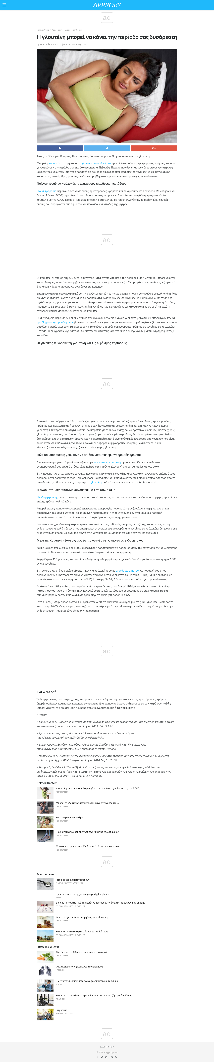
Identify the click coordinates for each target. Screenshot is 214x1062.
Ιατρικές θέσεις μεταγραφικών (72, 879)
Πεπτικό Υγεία (43, 30)
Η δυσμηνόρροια (46, 191)
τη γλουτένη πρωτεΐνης (108, 462)
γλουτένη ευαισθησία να (96, 163)
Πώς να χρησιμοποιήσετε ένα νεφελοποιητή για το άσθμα (87, 981)
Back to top (107, 1047)
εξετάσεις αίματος (127, 570)
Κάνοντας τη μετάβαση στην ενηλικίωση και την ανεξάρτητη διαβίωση (94, 995)
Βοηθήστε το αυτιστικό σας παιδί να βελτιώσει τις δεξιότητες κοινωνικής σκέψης (100, 902)
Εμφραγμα (61, 1010)
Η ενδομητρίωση (47, 497)
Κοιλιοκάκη (57, 30)
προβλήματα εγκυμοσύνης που (55, 322)
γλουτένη (96, 482)
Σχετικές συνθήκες (73, 30)
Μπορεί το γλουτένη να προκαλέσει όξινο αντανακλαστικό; (87, 803)
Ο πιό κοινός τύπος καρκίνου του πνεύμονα (79, 966)
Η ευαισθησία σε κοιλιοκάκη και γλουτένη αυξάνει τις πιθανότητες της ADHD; (98, 788)
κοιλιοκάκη (55, 163)
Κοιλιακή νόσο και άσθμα (69, 817)
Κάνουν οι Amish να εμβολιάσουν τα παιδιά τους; (82, 931)
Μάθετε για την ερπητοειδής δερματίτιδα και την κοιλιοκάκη (88, 846)
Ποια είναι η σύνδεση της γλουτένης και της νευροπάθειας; (87, 832)
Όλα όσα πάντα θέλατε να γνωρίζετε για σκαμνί (81, 952)
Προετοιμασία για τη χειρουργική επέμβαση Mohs (82, 894)
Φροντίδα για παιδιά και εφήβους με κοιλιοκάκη (82, 917)
